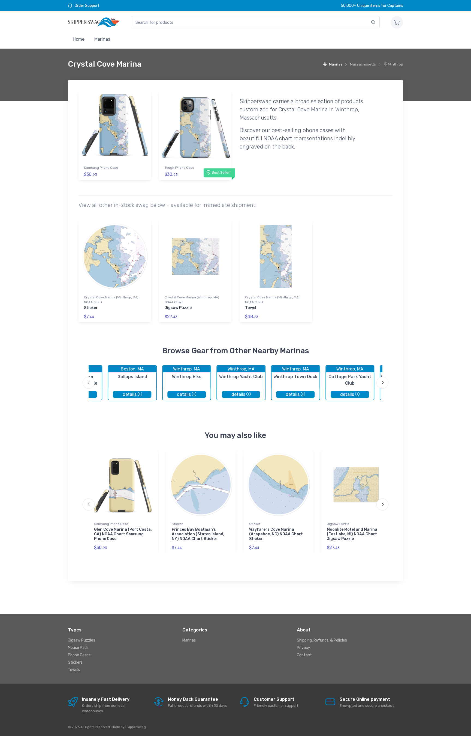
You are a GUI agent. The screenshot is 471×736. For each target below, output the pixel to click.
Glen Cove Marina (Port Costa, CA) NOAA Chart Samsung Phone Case (123, 534)
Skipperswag (135, 727)
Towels (74, 669)
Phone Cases (79, 655)
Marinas (102, 39)
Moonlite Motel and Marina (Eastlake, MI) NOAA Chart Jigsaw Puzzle (352, 534)
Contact (304, 655)
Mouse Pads (78, 647)
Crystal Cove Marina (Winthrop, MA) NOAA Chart (111, 299)
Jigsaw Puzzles (81, 640)
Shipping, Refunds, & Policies (322, 640)
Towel (250, 307)
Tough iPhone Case (179, 168)
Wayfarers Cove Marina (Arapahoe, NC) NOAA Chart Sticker (276, 534)
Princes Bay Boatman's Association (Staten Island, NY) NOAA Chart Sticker (198, 534)
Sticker (91, 307)
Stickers (75, 662)
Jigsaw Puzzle (178, 307)
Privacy (303, 647)
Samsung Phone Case (101, 168)
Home (78, 39)
